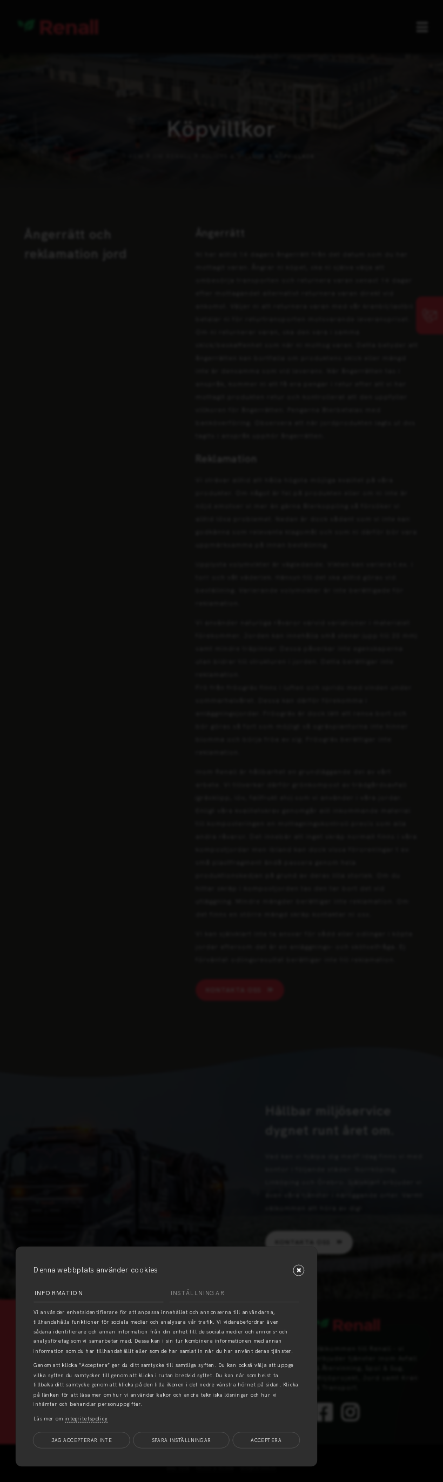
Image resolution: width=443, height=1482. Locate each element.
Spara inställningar (181, 1440)
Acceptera (266, 1440)
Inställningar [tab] (198, 1293)
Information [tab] (59, 1293)
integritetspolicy (86, 1419)
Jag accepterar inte (81, 1440)
